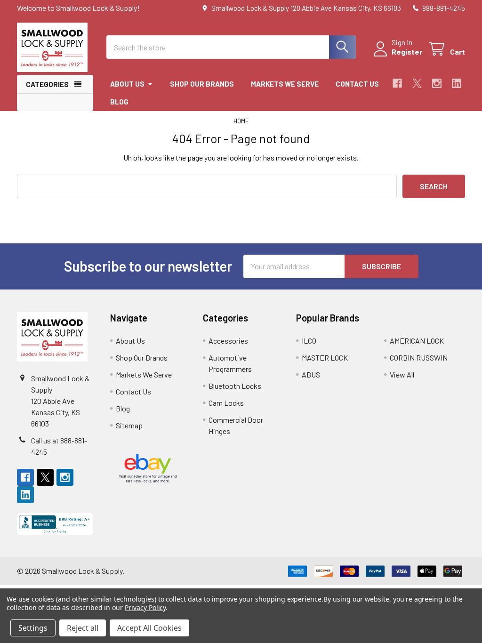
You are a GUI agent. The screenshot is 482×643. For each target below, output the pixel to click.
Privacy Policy (145, 607)
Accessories (228, 340)
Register (407, 51)
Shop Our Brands (202, 84)
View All (402, 374)
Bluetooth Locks (235, 385)
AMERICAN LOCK (417, 340)
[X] (417, 83)
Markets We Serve (285, 84)
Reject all (82, 628)
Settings (33, 628)
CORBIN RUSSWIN (419, 357)
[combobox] (231, 47)
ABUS (311, 374)
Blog (119, 101)
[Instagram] (436, 83)
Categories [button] (47, 84)
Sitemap (129, 425)
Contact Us (357, 84)
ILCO (309, 340)
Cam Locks (226, 402)
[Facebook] (397, 83)
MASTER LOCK (325, 357)
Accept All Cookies (149, 628)
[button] (55, 524)
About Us (127, 84)
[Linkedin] (456, 83)
